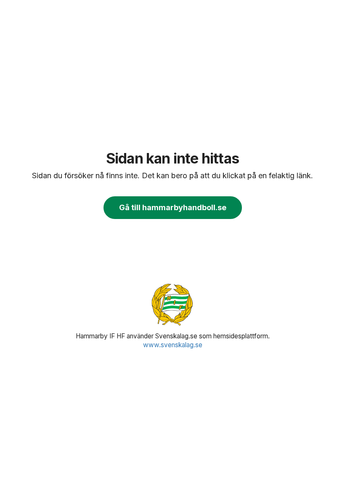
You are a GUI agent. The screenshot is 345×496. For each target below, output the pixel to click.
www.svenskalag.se (172, 345)
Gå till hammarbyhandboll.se (172, 207)
